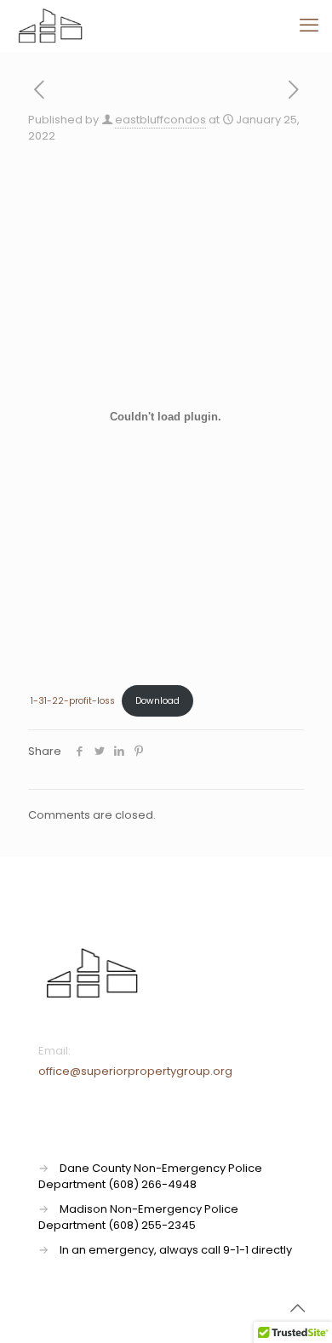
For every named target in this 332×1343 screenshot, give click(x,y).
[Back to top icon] (297, 1308)
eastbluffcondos (160, 119)
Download (157, 700)
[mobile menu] (309, 25)
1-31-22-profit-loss (73, 700)
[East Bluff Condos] (50, 25)
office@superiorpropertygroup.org (135, 1071)
